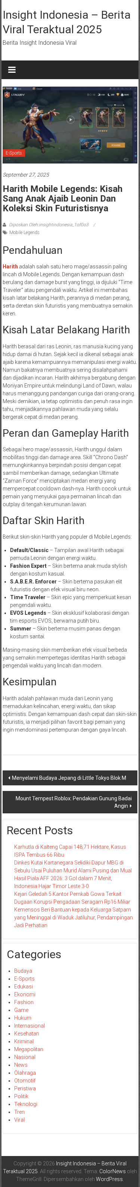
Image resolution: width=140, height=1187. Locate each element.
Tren (19, 1112)
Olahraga (25, 1073)
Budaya (23, 971)
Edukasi (23, 987)
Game (21, 1010)
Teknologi (25, 1104)
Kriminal (24, 1041)
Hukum (22, 1018)
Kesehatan (26, 1034)
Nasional (24, 1057)
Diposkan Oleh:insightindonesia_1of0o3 (49, 224)
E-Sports (14, 153)
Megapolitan (28, 1049)
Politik (21, 1096)
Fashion (24, 1002)
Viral (19, 1120)
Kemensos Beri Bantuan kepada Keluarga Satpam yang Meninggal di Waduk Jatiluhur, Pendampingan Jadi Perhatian (73, 917)
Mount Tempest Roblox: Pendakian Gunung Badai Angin (74, 802)
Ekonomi (24, 994)
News (21, 1065)
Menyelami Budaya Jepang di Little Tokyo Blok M (69, 778)
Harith (11, 267)
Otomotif (24, 1081)
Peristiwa (25, 1088)
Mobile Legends (24, 232)
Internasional (29, 1026)
